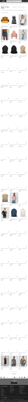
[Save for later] (8, 24)
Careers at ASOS (12, 388)
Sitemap (2, 393)
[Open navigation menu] (1, 1)
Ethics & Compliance (3, 395)
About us (11, 387)
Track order (2, 388)
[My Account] (23, 1)
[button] (8, 399)
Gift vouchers (20, 388)
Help (1, 387)
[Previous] (12, 7)
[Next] (26, 7)
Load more (14, 373)
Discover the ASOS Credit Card (22, 393)
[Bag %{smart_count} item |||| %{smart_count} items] (27, 1)
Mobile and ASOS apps (21, 387)
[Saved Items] (25, 1)
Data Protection (2, 394)
